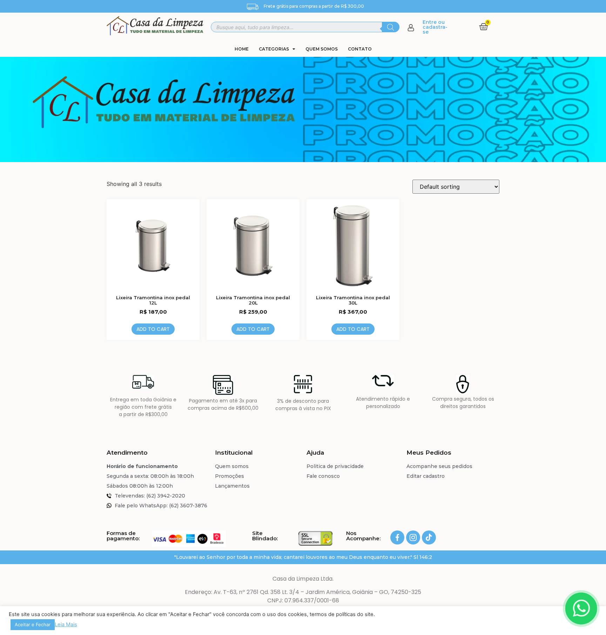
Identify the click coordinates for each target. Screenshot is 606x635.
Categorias (274, 49)
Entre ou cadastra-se (435, 27)
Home (242, 49)
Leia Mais (66, 624)
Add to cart (153, 329)
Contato (360, 49)
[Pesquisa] (390, 27)
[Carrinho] (483, 26)
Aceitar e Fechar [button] (32, 624)
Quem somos (321, 49)
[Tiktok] (429, 537)
